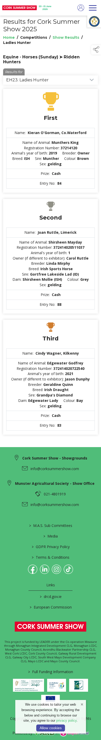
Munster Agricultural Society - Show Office (55, 483)
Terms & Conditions (50, 557)
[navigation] (93, 8)
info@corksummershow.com (55, 468)
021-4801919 (55, 494)
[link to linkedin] (44, 569)
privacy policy (66, 720)
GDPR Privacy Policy (50, 547)
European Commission (50, 607)
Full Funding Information (50, 671)
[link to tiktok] (68, 569)
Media (51, 536)
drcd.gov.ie (50, 596)
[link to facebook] (32, 569)
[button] (96, 49)
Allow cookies (51, 728)
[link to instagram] (56, 569)
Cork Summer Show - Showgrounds (54, 458)
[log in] (81, 8)
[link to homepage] (27, 7)
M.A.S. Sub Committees (50, 525)
